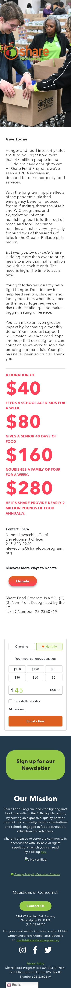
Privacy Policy (35, 963)
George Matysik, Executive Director (37, 874)
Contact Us (35, 906)
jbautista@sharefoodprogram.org (38, 940)
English (16, 984)
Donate (22, 581)
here (44, 852)
